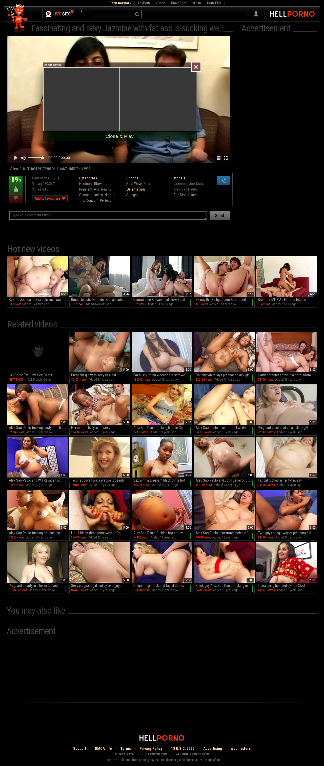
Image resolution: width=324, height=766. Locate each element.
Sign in (256, 14)
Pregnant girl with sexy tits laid (93, 375)
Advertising (212, 748)
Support (79, 748)
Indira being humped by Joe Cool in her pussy (287, 585)
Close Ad (196, 67)
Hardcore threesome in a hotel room (284, 375)
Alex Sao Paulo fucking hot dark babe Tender (38, 533)
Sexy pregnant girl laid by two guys (96, 585)
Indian (98, 195)
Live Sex (58, 14)
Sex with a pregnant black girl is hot (159, 480)
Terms (125, 748)
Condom (92, 200)
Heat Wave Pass (138, 183)
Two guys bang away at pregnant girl (284, 533)
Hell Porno (17, 19)
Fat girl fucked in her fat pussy (280, 480)
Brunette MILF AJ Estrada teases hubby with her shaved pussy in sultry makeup (287, 299)
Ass (97, 189)
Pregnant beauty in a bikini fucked (33, 585)
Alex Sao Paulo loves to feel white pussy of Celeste (225, 427)
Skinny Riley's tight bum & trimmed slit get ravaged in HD (225, 299)
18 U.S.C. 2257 (183, 748)
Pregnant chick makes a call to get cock (287, 427)
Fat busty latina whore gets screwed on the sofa (162, 375)
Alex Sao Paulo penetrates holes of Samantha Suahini (225, 533)
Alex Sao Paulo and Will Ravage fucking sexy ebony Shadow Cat (38, 480)
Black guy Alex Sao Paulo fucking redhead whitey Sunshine (225, 585)
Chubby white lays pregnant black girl (223, 375)
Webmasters (241, 748)
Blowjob (100, 183)
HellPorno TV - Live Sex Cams (30, 375)
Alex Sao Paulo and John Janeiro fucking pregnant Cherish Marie (225, 480)
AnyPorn (143, 3)
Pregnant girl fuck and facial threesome (162, 585)
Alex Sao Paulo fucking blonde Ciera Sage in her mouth (162, 427)
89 (15, 183)
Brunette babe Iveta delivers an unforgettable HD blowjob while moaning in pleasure (100, 299)
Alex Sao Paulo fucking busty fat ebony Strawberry (38, 427)
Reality (106, 189)
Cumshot (86, 195)
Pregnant (85, 189)
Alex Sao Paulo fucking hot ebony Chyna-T (162, 533)
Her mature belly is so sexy (90, 427)
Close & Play (120, 136)
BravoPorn (178, 3)
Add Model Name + (187, 195)
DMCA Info (103, 748)
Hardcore (86, 183)
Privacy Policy (151, 748)
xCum (196, 3)
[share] (223, 180)
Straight (132, 195)
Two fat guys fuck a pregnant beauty (98, 480)
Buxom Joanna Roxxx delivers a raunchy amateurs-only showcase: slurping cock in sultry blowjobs (38, 299)
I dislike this (16, 198)
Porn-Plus (214, 3)
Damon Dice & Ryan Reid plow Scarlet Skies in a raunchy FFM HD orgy (162, 299)
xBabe (160, 3)
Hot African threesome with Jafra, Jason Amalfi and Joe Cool (100, 533)
